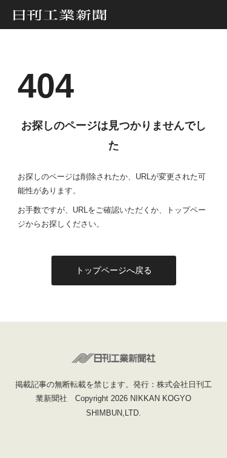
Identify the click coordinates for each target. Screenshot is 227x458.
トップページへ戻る (114, 270)
